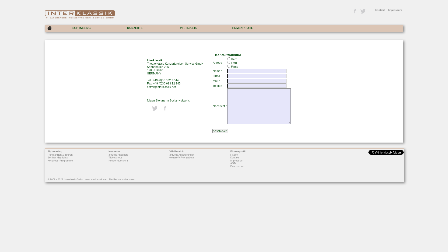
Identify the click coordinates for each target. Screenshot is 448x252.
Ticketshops (115, 157)
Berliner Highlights (58, 157)
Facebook (354, 11)
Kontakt (380, 10)
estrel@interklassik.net (161, 87)
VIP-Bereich (176, 151)
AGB (233, 163)
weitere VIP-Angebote (181, 157)
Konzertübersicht (118, 160)
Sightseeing (55, 151)
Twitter (362, 11)
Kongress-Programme (60, 160)
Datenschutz (237, 166)
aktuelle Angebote (118, 154)
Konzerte (114, 151)
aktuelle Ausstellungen (181, 154)
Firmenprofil (237, 151)
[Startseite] (49, 28)
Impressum (395, 10)
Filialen (234, 154)
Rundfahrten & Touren (60, 154)
